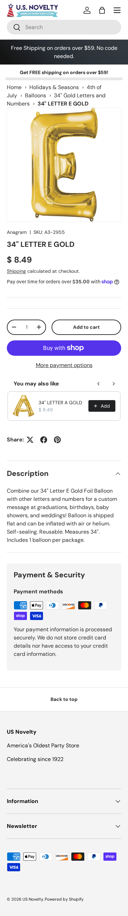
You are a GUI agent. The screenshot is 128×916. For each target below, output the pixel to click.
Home (14, 87)
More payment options (64, 365)
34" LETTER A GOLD (60, 402)
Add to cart (86, 327)
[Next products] (113, 384)
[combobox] (64, 27)
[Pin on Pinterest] (57, 440)
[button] (102, 10)
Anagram (17, 232)
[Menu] (117, 10)
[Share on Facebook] (44, 440)
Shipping (16, 271)
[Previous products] (98, 384)
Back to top (64, 699)
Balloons (35, 95)
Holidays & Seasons (54, 87)
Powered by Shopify (64, 899)
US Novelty (33, 899)
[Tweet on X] (30, 440)
